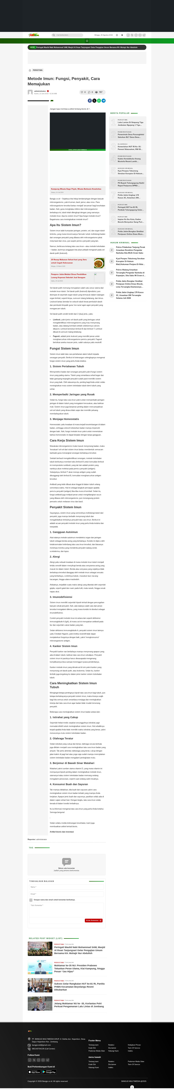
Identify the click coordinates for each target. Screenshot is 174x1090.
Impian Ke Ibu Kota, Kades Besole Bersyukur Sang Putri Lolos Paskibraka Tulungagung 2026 (130, 220)
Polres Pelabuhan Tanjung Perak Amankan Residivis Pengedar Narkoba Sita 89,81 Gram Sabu (130, 250)
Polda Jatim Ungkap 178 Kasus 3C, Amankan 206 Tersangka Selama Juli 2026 (130, 196)
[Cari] (53, 35)
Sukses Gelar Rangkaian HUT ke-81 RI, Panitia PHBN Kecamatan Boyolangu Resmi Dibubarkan (79, 986)
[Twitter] (132, 35)
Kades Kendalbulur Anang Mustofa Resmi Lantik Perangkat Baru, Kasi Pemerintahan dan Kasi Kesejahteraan (129, 160)
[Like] (81, 92)
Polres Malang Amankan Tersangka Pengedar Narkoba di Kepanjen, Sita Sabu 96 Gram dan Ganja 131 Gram (131, 273)
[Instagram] (136, 35)
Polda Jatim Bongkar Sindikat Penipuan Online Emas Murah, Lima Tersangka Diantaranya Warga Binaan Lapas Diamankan (131, 232)
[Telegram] (144, 35)
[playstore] (49, 1073)
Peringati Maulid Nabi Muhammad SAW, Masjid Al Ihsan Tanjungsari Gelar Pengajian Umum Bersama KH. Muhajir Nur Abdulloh (87, 47)
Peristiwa (38, 70)
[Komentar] (89, 92)
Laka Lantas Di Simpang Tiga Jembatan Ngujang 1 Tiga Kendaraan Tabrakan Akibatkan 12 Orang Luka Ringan (130, 123)
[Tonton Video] (122, 35)
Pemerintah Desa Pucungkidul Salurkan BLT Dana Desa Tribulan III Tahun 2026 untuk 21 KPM (131, 136)
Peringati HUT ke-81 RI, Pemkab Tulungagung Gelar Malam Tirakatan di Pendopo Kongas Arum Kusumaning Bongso (130, 208)
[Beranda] (87, 40)
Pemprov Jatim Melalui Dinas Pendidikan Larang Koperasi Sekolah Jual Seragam (68, 275)
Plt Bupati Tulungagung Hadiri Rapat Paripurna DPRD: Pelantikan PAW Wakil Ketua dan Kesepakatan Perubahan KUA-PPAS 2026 (131, 184)
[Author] (30, 92)
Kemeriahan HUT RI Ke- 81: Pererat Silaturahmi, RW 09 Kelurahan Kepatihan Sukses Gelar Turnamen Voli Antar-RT (130, 148)
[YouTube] (140, 35)
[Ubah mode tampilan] (116, 35)
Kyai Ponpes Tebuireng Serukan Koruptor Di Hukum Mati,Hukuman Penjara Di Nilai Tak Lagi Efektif (131, 172)
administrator (40, 91)
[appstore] (34, 1073)
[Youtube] (43, 1060)
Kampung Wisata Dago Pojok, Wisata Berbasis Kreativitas (76, 189)
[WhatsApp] (99, 101)
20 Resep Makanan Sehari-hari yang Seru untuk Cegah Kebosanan (69, 261)
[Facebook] (128, 35)
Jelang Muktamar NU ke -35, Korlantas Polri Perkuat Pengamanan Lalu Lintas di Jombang (79, 1005)
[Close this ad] (132, 1087)
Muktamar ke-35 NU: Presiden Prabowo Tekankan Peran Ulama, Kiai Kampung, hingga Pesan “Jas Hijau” (79, 968)
